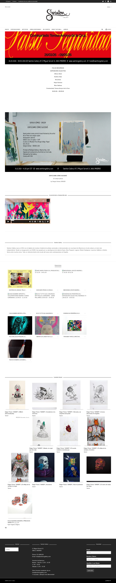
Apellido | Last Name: (93, 563)
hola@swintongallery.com (43, 556)
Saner (6, 415)
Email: (88, 549)
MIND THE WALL (57, 29)
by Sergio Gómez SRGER (58, 181)
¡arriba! (107, 580)
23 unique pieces (58, 178)
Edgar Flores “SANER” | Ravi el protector (71, 484)
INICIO (7, 29)
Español (8, 549)
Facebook (105, 1)
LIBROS (65, 29)
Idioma (108, 7)
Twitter (103, 1)
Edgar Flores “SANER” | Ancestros (42, 484)
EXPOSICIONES (15, 29)
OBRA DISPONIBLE (35, 29)
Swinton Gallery (11, 580)
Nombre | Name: (91, 556)
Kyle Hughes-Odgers (14, 524)
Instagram (108, 1)
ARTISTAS (25, 29)
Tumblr (111, 1)
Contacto (14, 1)
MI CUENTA (46, 29)
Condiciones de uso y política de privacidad (27, 1)
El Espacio (8, 1)
